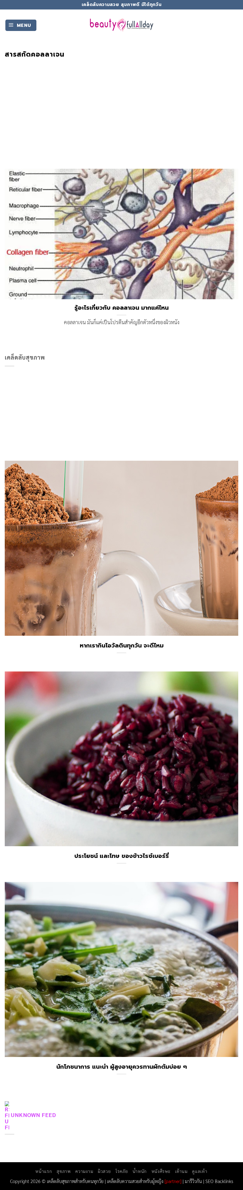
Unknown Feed (33, 1114)
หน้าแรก (43, 1171)
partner (173, 1181)
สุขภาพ (64, 1171)
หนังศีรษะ (161, 1171)
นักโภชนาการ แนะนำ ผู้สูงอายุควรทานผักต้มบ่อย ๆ (121, 1067)
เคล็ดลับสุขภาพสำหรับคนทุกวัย (75, 1181)
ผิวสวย (104, 1171)
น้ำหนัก (140, 1171)
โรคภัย (121, 1171)
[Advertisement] (121, 106)
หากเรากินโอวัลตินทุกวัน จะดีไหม (122, 645)
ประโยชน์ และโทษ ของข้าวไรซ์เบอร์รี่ (121, 856)
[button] (20, 25)
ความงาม (84, 1171)
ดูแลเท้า (199, 1171)
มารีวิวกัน (193, 1181)
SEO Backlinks (219, 1181)
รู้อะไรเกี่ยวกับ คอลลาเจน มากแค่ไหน (121, 308)
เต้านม (181, 1171)
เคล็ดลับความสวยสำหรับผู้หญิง (135, 1181)
